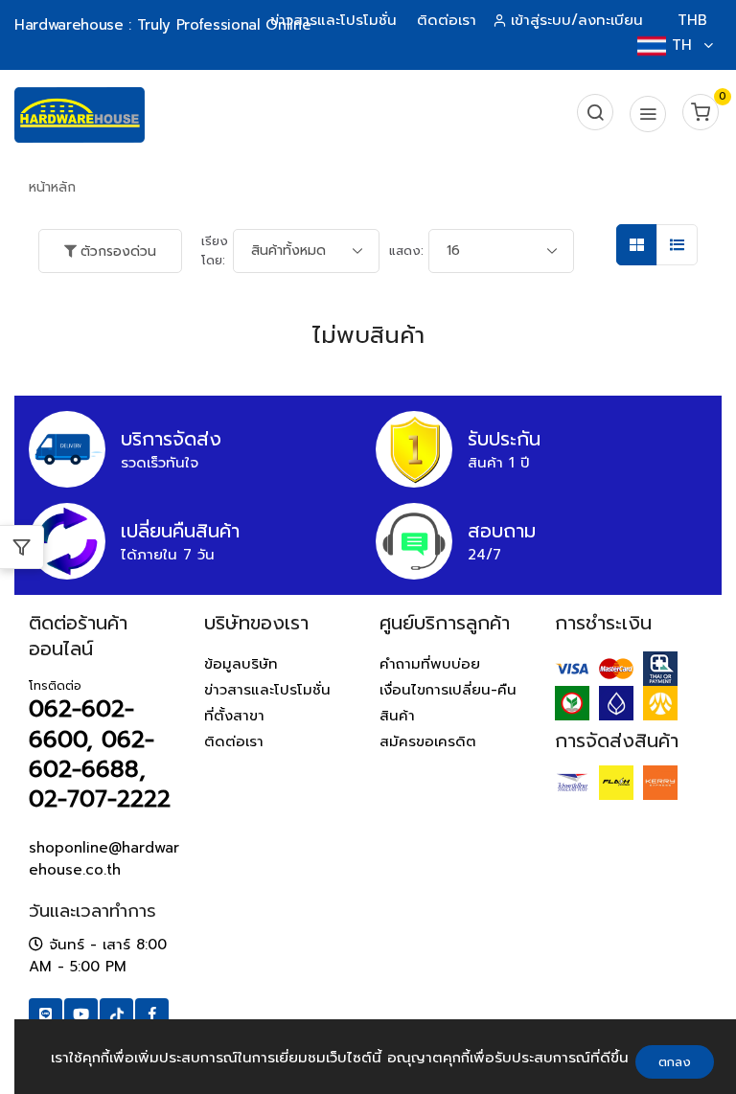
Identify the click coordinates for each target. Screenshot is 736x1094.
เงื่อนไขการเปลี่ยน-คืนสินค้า (448, 702)
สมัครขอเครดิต (428, 741)
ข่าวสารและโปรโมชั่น (333, 20)
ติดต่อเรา (446, 20)
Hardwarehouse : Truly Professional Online (162, 24)
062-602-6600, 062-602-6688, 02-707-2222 (100, 754)
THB (692, 20)
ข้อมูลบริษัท (241, 663)
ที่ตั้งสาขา (234, 715)
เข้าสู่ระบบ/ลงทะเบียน (577, 20)
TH (682, 45)
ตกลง (674, 1062)
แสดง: (406, 250)
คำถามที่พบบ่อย (430, 663)
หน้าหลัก (52, 187)
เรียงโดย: (214, 250)
